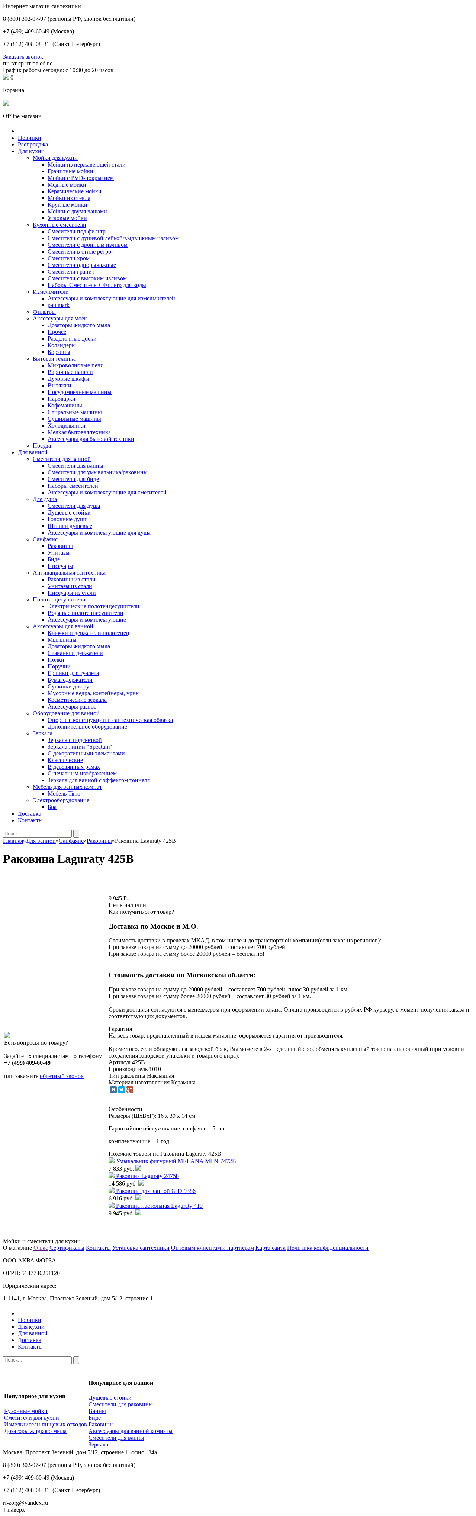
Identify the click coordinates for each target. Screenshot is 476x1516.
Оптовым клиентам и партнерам (212, 1248)
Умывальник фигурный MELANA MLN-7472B (176, 1161)
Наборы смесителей (73, 486)
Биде (54, 559)
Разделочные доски (72, 338)
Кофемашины (65, 405)
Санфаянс (45, 539)
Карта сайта (270, 1248)
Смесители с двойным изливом (88, 245)
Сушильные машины (74, 419)
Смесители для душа (74, 506)
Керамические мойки (75, 191)
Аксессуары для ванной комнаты (131, 1431)
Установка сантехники (141, 1248)
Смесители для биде (73, 479)
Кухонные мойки (26, 1411)
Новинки (29, 138)
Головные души (68, 519)
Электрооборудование (61, 800)
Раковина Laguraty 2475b (147, 1176)
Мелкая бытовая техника (79, 432)
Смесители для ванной (62, 459)
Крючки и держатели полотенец (88, 633)
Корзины (59, 352)
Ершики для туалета (73, 673)
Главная (13, 841)
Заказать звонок (23, 57)
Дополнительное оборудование (87, 726)
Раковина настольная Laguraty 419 (159, 1206)
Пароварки (61, 399)
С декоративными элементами (86, 753)
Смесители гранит (71, 271)
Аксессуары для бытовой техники (91, 439)
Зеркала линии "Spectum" (80, 747)
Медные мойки (67, 184)
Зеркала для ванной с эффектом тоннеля (99, 780)
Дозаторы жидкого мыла (79, 325)
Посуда (42, 445)
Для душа (45, 499)
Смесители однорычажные (82, 265)
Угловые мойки (67, 218)
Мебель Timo (64, 793)
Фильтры (44, 312)
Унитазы (59, 552)
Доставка (29, 813)
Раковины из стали (72, 579)
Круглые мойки (67, 204)
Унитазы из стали (70, 586)
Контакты (30, 820)
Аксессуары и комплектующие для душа (99, 532)
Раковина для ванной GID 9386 (156, 1191)
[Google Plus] (129, 1089)
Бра (52, 807)
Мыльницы (62, 639)
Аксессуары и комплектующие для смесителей (107, 492)
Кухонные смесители (59, 225)
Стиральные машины (75, 412)
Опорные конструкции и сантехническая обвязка (110, 720)
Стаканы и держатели (75, 653)
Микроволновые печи (76, 365)
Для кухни (31, 151)
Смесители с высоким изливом (87, 278)
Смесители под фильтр (77, 231)
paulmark (59, 305)
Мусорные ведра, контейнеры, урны (94, 693)
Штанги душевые (70, 526)
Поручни (59, 666)
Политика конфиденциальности (328, 1248)
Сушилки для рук (70, 686)
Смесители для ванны (75, 465)
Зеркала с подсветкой (75, 740)
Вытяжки (59, 385)
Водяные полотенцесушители (85, 613)
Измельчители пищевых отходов (45, 1424)
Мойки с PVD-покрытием (81, 178)
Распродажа (33, 144)
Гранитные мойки (70, 171)
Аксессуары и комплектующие (87, 619)
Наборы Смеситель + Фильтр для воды (97, 285)
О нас (40, 1248)
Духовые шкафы (68, 378)
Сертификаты (66, 1248)
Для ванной (33, 452)
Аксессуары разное (72, 706)
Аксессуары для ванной (63, 626)
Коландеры (62, 345)
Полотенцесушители (59, 599)
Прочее (57, 332)
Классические (65, 760)
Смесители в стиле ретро (79, 251)
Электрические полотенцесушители (93, 606)
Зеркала (42, 733)
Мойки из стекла (69, 198)
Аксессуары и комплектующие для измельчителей (111, 298)
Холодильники (67, 425)
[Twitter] (121, 1089)
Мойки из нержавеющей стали (87, 164)
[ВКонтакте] (113, 1089)
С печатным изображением (82, 773)
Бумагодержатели (70, 680)
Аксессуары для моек (60, 318)
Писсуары (60, 566)
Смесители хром (69, 258)
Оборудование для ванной (66, 713)
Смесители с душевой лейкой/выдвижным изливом (113, 238)
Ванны (97, 1411)
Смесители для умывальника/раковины (98, 472)
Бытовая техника (54, 358)
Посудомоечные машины (80, 392)
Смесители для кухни (31, 1418)
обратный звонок (62, 1076)
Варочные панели (70, 372)
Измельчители (51, 291)
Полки (56, 660)
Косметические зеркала (77, 700)
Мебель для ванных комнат (67, 787)
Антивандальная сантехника (69, 573)
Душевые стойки (69, 512)
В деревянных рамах (74, 767)
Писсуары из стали (72, 593)
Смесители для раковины (121, 1404)
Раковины (60, 546)
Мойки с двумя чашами (77, 211)
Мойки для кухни (55, 158)
